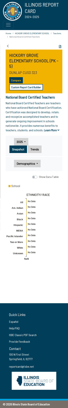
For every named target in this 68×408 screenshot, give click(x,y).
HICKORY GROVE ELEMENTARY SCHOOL (32, 33)
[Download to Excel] (60, 47)
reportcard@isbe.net (21, 366)
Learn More (50, 130)
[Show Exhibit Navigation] (8, 46)
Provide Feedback (19, 341)
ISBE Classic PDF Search (23, 335)
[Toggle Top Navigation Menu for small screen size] (8, 25)
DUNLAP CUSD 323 (23, 72)
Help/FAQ (14, 328)
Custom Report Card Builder (26, 87)
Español (13, 321)
